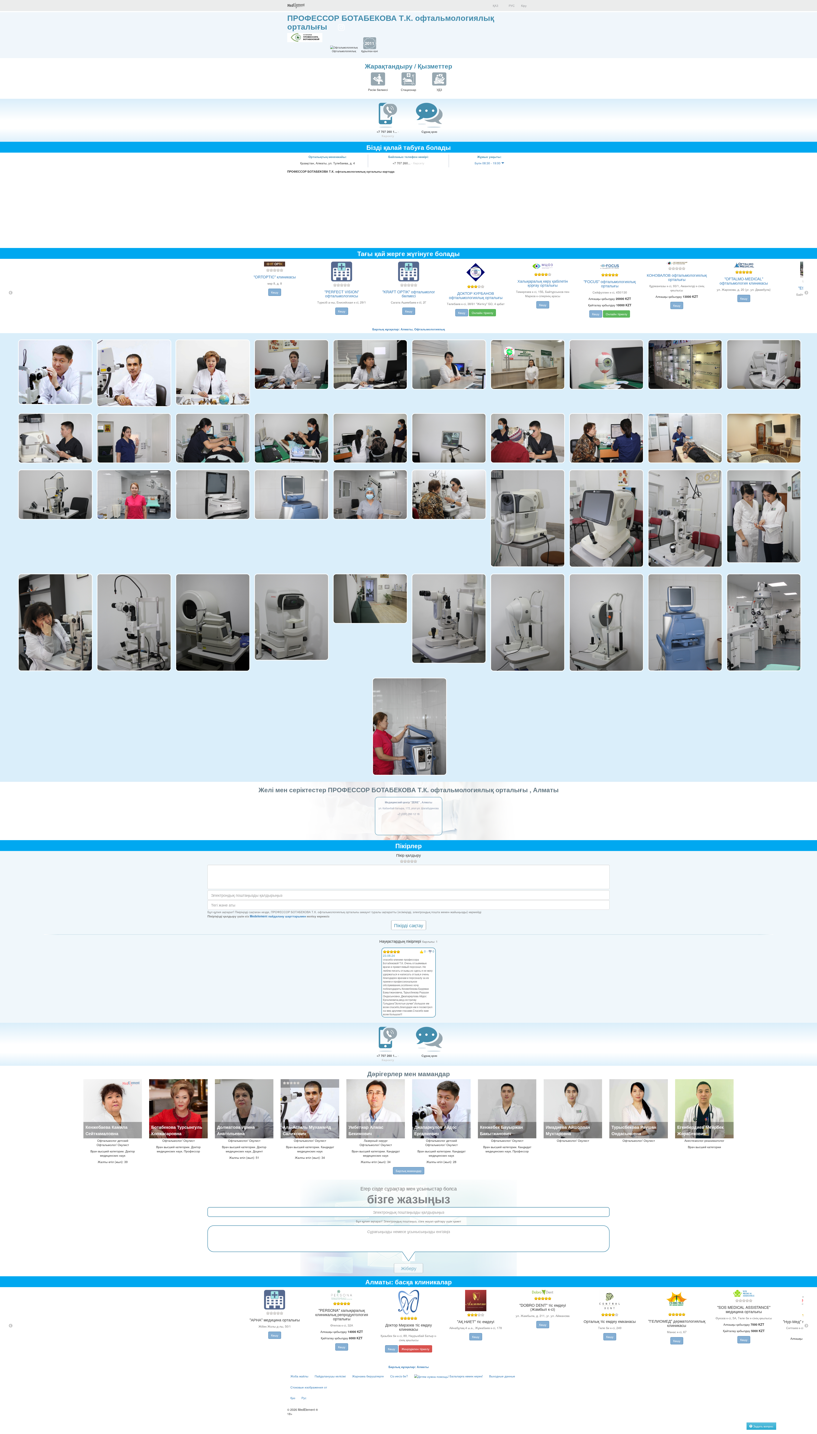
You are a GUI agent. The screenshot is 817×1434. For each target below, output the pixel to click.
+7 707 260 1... (388, 133)
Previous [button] (11, 293)
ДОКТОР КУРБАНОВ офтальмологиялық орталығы (476, 295)
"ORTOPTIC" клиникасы (275, 276)
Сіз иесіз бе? (399, 1376)
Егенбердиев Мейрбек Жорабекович (700, 1130)
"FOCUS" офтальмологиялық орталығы (610, 283)
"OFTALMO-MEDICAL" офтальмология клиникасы (744, 281)
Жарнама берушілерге (368, 1376)
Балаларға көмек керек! (466, 1376)
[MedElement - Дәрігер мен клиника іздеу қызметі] (296, 5)
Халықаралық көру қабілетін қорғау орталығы (542, 283)
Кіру (524, 5)
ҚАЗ (495, 5)
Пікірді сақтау (408, 925)
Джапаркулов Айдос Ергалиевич (435, 1130)
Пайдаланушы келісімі (330, 1376)
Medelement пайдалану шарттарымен (278, 916)
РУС (511, 5)
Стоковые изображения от (308, 1387)
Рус (303, 1398)
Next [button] (806, 293)
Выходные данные (502, 1376)
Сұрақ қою (429, 131)
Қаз (292, 1398)
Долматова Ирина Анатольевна (236, 1130)
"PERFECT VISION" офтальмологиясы (341, 294)
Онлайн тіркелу (482, 313)
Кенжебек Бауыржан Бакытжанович (501, 1130)
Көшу (274, 292)
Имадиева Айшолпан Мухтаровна (568, 1130)
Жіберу (408, 1268)
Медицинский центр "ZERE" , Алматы (408, 802)
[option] (408, 293)
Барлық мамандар (408, 1171)
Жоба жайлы (299, 1376)
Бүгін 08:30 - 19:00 (488, 163)
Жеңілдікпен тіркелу (415, 1349)
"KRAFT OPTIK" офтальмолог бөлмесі (408, 294)
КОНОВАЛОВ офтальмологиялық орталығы (677, 277)
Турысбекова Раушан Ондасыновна (633, 1130)
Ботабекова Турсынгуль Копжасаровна (176, 1130)
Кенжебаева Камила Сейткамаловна (106, 1130)
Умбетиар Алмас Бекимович (366, 1130)
